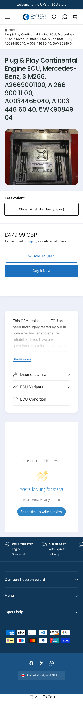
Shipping (31, 241)
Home (13, 30)
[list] (41, 549)
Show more (22, 359)
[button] (7, 17)
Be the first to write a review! (41, 512)
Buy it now (41, 270)
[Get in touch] (64, 17)
